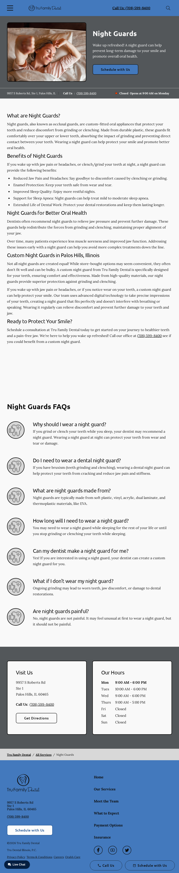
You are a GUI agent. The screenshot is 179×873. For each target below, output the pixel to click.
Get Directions (36, 718)
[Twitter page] (127, 850)
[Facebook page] (98, 850)
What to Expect (106, 813)
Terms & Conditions (39, 857)
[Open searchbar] (168, 8)
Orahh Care (72, 857)
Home (98, 777)
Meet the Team (106, 801)
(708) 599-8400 (86, 93)
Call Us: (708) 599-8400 (131, 8)
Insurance (102, 837)
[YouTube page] (112, 850)
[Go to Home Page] (45, 8)
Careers (59, 857)
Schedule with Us (115, 69)
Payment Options (108, 825)
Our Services (105, 789)
